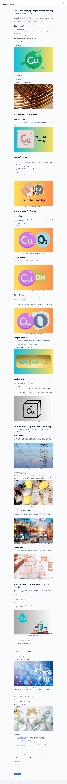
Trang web (43, 757)
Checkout (24, 3)
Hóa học (30, 13)
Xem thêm (58, 3)
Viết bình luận (17, 761)
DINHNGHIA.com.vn (9, 4)
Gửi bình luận (17, 773)
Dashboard (29, 3)
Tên (16, 757)
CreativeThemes (24, 782)
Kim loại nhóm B (20, 738)
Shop (33, 3)
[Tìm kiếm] (63, 3)
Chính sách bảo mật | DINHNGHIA (41, 3)
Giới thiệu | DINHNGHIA (51, 3)
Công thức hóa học (21, 737)
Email (29, 757)
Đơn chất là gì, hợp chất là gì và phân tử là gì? (26, 740)
